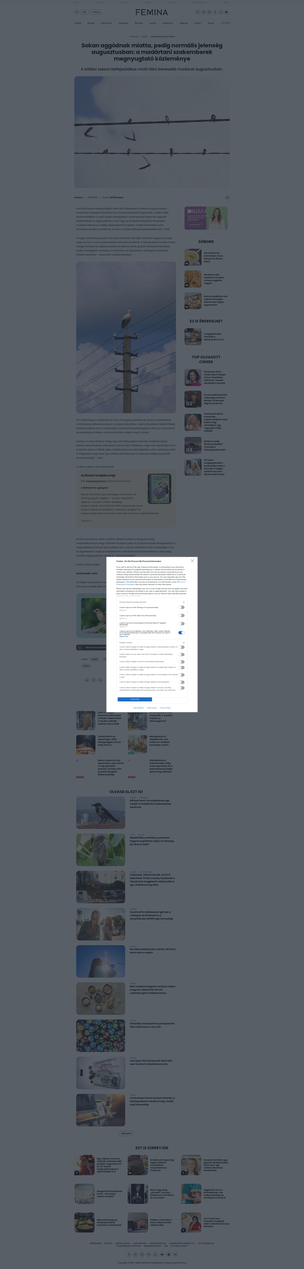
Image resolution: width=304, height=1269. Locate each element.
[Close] (193, 561)
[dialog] (152, 634)
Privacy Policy (165, 708)
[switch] (181, 607)
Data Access (152, 708)
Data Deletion (138, 708)
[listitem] (152, 602)
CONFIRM (135, 699)
